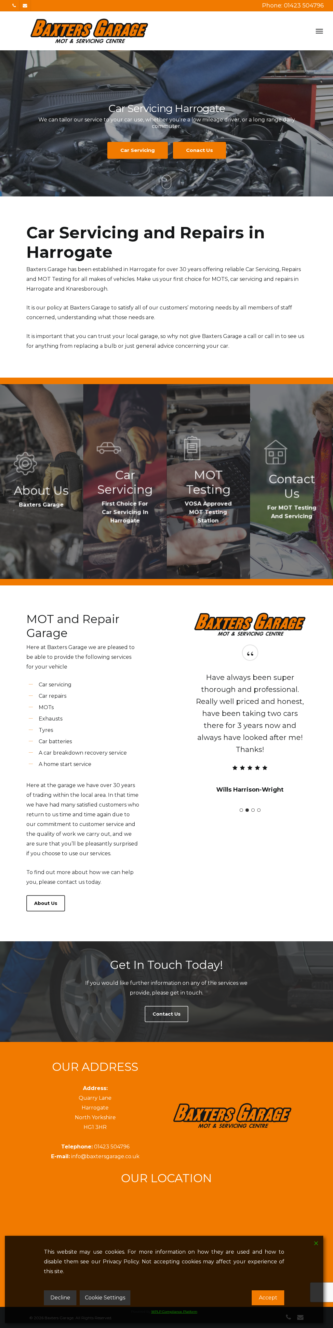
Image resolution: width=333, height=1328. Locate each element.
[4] (258, 786)
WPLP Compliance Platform (174, 1311)
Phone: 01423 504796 (293, 5)
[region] (250, 718)
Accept (268, 1298)
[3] (253, 786)
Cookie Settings (105, 1298)
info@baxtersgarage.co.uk (105, 1156)
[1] (241, 786)
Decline (60, 1298)
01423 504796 (111, 1147)
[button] (319, 31)
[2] (247, 786)
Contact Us (166, 147)
